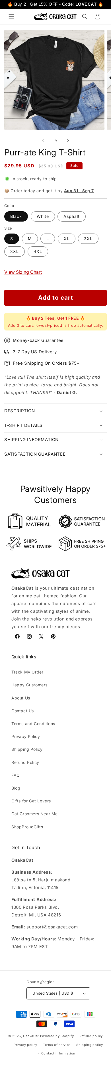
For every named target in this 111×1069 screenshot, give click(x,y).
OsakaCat (31, 1036)
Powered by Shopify (57, 1036)
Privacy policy (25, 1045)
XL (66, 238)
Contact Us (22, 710)
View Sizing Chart (23, 272)
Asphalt (71, 216)
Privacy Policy (25, 736)
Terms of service (57, 1045)
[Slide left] (43, 140)
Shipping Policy (27, 749)
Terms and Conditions (33, 723)
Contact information (58, 1053)
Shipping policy (89, 1045)
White (43, 216)
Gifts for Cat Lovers (31, 800)
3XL (14, 251)
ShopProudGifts (27, 826)
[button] (11, 16)
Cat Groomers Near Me (34, 813)
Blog (15, 788)
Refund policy (91, 1036)
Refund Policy (25, 762)
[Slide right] (68, 140)
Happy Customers (29, 684)
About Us (20, 697)
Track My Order (27, 672)
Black (16, 216)
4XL (38, 251)
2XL (88, 238)
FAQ (15, 775)
